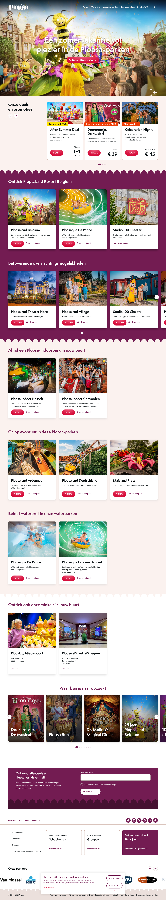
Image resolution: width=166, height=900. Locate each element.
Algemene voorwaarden (58, 895)
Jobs (20, 820)
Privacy (71, 895)
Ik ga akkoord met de (99, 784)
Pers (27, 820)
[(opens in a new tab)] (10, 879)
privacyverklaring (108, 784)
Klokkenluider (129, 895)
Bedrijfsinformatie (116, 895)
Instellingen (114, 891)
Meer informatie (48, 888)
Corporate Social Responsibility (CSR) (27, 851)
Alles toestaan (114, 878)
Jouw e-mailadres (87, 772)
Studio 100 (36, 820)
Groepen (15, 845)
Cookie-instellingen (102, 895)
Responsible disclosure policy (147, 895)
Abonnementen (18, 832)
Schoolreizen (17, 838)
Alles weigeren (114, 886)
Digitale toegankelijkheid (84, 895)
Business (12, 820)
